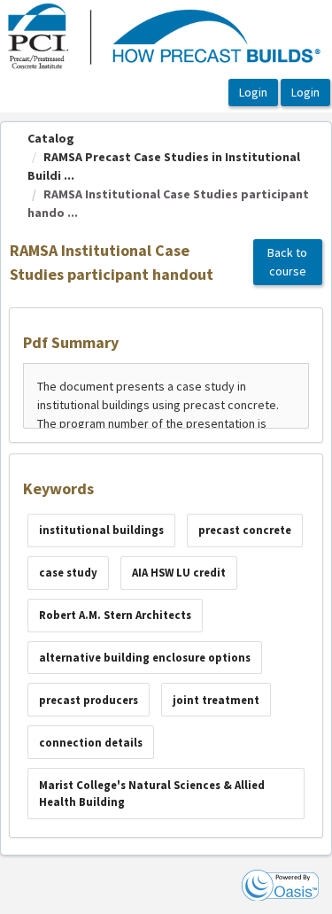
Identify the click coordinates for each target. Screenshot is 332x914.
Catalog (50, 138)
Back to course (287, 261)
